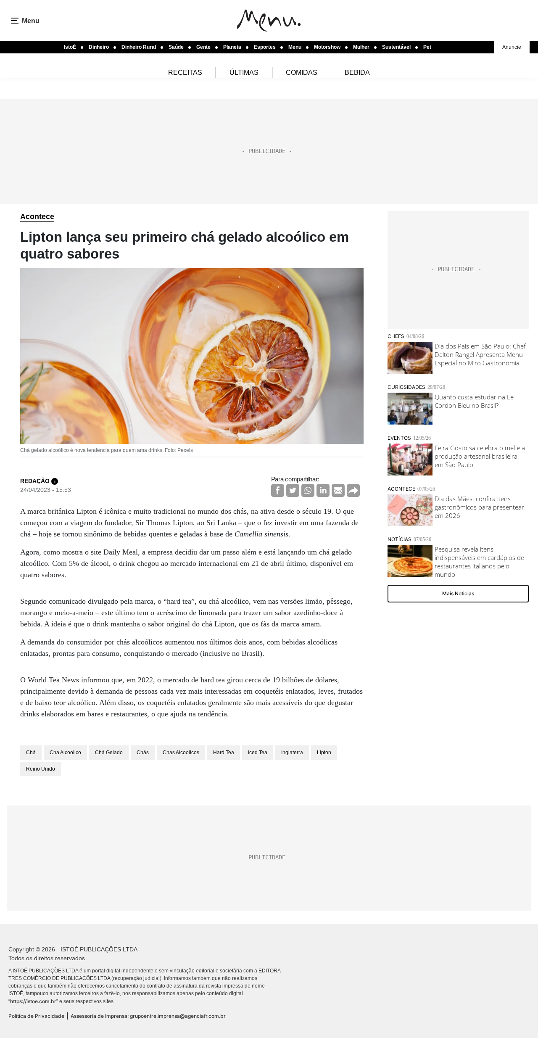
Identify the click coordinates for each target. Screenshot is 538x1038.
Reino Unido (40, 769)
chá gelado (109, 752)
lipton (324, 752)
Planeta (232, 47)
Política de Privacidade (36, 1016)
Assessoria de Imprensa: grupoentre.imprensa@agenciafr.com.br (148, 1016)
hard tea (223, 752)
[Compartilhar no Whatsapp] (307, 490)
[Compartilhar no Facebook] (277, 490)
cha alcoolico (65, 752)
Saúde (176, 47)
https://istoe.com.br (33, 1001)
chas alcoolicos (181, 752)
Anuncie (511, 47)
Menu (294, 47)
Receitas (185, 72)
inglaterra (292, 752)
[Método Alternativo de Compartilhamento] (353, 490)
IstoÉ (70, 47)
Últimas (243, 72)
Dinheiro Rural (138, 47)
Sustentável (396, 47)
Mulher (361, 47)
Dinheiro (99, 47)
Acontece (37, 216)
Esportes (265, 47)
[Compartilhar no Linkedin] (323, 490)
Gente (203, 47)
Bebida (357, 72)
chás (143, 752)
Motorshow (327, 47)
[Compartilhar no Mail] (338, 490)
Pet (427, 47)
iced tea (257, 752)
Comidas (301, 72)
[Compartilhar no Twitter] (292, 490)
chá (31, 752)
